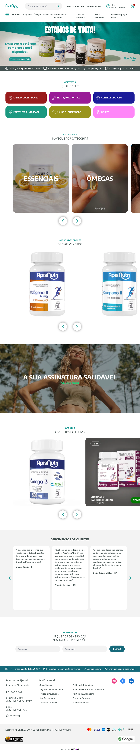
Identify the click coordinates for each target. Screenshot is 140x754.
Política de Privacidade (84, 685)
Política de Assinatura (83, 694)
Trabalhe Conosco (81, 698)
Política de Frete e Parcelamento (88, 689)
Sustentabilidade (81, 702)
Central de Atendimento (17, 685)
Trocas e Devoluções (49, 694)
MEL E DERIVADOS (99, 16)
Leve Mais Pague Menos (119, 16)
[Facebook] (122, 681)
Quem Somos (45, 685)
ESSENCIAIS (48, 14)
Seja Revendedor (47, 698)
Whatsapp (15, 715)
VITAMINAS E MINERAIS (60, 16)
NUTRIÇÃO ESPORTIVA (80, 16)
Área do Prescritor (75, 6)
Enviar (117, 649)
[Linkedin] (131, 681)
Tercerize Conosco (92, 6)
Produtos (16, 14)
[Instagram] (114, 681)
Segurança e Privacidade (51, 689)
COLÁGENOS (27, 14)
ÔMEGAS (37, 14)
